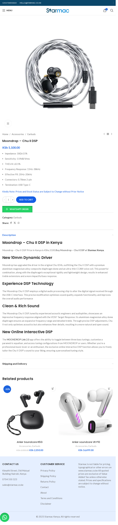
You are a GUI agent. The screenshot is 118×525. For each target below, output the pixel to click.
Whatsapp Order (19, 209)
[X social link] (15, 223)
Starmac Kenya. (96, 250)
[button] (17, 208)
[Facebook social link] (11, 223)
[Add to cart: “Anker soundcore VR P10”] (109, 388)
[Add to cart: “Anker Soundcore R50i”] (53, 388)
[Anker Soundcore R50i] (29, 411)
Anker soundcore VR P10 (86, 442)
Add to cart (26, 199)
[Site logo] (58, 10)
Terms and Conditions (51, 498)
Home (5, 134)
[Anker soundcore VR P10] (86, 411)
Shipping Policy (48, 476)
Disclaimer (45, 503)
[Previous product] (104, 134)
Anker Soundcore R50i (30, 442)
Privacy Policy (47, 470)
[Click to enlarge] (8, 123)
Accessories (18, 134)
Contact (44, 487)
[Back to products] (108, 134)
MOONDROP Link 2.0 (18, 339)
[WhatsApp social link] (18, 223)
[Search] (112, 10)
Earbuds (31, 134)
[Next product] (111, 134)
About (43, 492)
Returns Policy (47, 481)
